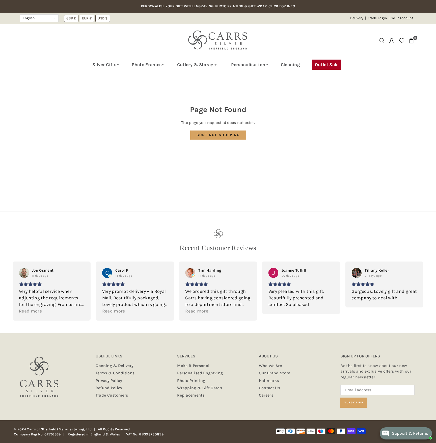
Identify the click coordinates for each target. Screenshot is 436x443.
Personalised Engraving (200, 373)
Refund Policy (109, 387)
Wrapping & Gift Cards (199, 387)
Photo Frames (146, 64)
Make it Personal (193, 365)
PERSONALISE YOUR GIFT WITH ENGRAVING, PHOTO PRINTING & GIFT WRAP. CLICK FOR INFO (218, 6)
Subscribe (353, 402)
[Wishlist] (402, 40)
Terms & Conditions (115, 373)
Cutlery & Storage (196, 64)
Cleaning (290, 64)
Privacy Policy (109, 380)
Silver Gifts (104, 64)
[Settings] (391, 40)
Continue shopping (218, 135)
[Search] (382, 40)
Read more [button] (30, 311)
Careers (266, 395)
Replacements (191, 395)
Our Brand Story (274, 373)
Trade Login (378, 18)
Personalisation (248, 64)
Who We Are (270, 365)
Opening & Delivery (115, 365)
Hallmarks (269, 380)
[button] (411, 40)
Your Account (402, 18)
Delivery (357, 18)
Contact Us (269, 387)
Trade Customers (112, 395)
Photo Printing (191, 380)
